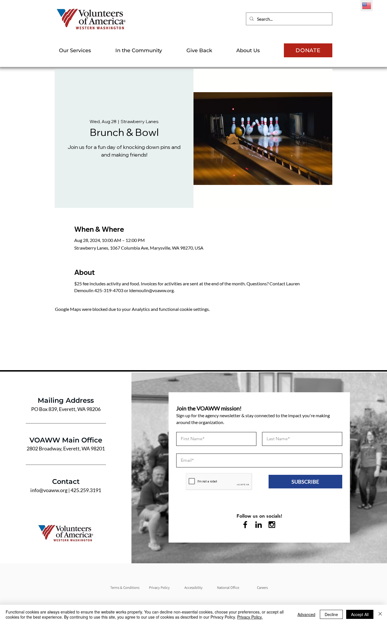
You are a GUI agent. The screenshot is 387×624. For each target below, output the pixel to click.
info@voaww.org (48, 490)
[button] (83, 50)
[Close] (380, 614)
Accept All (360, 614)
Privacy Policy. (250, 617)
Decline (331, 614)
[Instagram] (272, 524)
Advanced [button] (306, 614)
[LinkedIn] (258, 524)
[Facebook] (245, 524)
